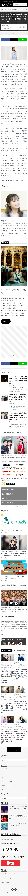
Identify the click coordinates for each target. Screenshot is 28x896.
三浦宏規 (19, 665)
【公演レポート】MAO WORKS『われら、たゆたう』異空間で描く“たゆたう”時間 (18, 817)
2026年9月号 (5, 664)
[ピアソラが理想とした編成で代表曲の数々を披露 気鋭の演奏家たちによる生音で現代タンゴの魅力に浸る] (4, 378)
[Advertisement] (14, 340)
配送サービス (5, 498)
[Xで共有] (14, 39)
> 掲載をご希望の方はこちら (20, 506)
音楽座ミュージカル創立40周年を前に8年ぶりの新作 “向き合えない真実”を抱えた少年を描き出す (20, 735)
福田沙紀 (3, 729)
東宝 (24, 665)
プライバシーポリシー (7, 878)
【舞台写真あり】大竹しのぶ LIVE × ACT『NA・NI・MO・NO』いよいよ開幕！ (18, 807)
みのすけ (6, 699)
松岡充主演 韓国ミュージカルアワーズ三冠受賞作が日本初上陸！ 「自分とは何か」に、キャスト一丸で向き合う (20, 706)
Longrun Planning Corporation (18, 893)
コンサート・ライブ (7, 781)
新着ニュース (4, 9)
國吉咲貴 (10, 727)
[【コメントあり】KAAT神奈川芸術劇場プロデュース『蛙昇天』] (4, 826)
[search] (26, 4)
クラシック (5, 777)
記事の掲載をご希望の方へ (7, 839)
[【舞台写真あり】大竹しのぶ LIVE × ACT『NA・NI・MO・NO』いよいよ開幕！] (4, 809)
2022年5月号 (6, 26)
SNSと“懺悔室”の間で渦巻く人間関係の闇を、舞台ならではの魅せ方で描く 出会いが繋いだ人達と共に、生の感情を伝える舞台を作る (7, 737)
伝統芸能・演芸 (6, 785)
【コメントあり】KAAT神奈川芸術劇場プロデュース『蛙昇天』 (17, 824)
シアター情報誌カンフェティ (17, 9)
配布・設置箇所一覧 (7, 494)
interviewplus (4, 697)
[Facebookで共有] (5, 39)
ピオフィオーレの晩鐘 (15, 26)
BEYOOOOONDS (5, 665)
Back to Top (14, 750)
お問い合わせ (5, 882)
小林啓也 (23, 727)
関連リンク (6, 321)
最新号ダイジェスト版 (8, 489)
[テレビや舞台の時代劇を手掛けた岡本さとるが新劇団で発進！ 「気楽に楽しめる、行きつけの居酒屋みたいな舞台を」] (4, 415)
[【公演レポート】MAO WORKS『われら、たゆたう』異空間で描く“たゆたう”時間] (4, 818)
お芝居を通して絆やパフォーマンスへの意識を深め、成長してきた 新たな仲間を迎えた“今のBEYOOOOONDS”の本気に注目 (14, 553)
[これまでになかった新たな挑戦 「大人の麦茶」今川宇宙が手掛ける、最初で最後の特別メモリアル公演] (4, 397)
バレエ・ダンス (6, 773)
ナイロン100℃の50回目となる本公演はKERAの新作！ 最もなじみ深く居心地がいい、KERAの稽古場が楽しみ (7, 707)
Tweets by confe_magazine (7, 616)
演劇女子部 (6, 667)
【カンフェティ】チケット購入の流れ (11, 530)
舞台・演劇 (6, 28)
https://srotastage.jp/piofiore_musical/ (15, 310)
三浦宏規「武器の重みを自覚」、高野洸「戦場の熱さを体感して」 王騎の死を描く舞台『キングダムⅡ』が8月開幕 (20, 674)
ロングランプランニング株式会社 (10, 874)
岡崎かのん (17, 729)
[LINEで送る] (22, 39)
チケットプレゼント (7, 503)
